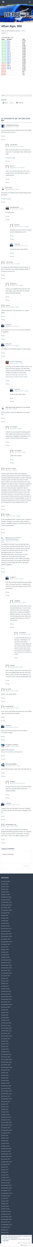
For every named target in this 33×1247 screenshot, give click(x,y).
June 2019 (6, 1106)
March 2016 (6, 1209)
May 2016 (5, 1203)
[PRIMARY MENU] (3, 2)
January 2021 (6, 1057)
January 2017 (6, 1182)
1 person (9, 198)
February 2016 (7, 1211)
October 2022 (6, 1002)
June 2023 (6, 981)
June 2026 (6, 886)
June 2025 (6, 918)
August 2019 (6, 1101)
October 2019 (6, 1096)
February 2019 (7, 1117)
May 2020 (5, 1078)
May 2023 (5, 983)
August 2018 (6, 1133)
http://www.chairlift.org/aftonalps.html (12, 752)
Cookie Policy (5, 1240)
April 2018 (6, 1143)
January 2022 (6, 1025)
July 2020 (5, 1072)
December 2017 (7, 1154)
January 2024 (6, 962)
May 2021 (5, 1046)
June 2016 (6, 1201)
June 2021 (6, 1044)
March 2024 (6, 957)
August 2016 (6, 1196)
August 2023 (6, 975)
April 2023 (6, 986)
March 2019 (6, 1114)
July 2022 (5, 1009)
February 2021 (7, 1054)
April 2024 (6, 954)
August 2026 (6, 881)
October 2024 (6, 939)
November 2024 (7, 936)
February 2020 (7, 1086)
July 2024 (5, 947)
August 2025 (6, 913)
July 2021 (5, 1041)
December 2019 (7, 1091)
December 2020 (7, 1059)
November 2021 (7, 1030)
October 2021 (6, 1033)
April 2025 (6, 923)
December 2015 (7, 1216)
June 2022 (6, 1012)
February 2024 (7, 960)
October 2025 (6, 907)
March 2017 (6, 1177)
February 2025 (7, 928)
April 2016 (6, 1206)
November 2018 (7, 1125)
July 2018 (5, 1135)
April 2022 (6, 1017)
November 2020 (7, 1062)
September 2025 (7, 910)
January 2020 (6, 1088)
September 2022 (7, 1004)
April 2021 (6, 1049)
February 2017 (7, 1180)
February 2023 (7, 991)
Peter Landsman (16, 361)
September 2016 (7, 1193)
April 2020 (6, 1080)
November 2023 (7, 968)
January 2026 (6, 899)
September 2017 (7, 1161)
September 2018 (7, 1130)
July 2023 (5, 978)
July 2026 (5, 884)
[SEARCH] (30, 2)
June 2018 (6, 1138)
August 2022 (6, 1007)
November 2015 (7, 1219)
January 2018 (6, 1151)
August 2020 (6, 1070)
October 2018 (6, 1127)
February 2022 (7, 1023)
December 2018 (7, 1122)
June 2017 (6, 1169)
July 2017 (5, 1167)
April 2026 (6, 892)
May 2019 (5, 1109)
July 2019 (5, 1104)
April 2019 (6, 1112)
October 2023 (6, 970)
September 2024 (7, 941)
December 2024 (7, 934)
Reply (4, 139)
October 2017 (6, 1159)
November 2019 (7, 1093)
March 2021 (6, 1051)
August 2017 (6, 1164)
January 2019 (6, 1120)
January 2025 (6, 931)
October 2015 (6, 1222)
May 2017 (5, 1172)
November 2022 (7, 999)
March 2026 (6, 894)
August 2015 (6, 1227)
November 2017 (7, 1156)
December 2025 (7, 902)
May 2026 (5, 889)
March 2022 (6, 1020)
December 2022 (7, 996)
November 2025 (7, 905)
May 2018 (5, 1141)
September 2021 (7, 1036)
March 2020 (6, 1083)
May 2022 (5, 1015)
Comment (26, 866)
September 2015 (7, 1224)
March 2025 (6, 926)
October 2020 (6, 1064)
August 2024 (6, 944)
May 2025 (5, 920)
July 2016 (5, 1198)
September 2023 (7, 973)
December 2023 (7, 965)
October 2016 (6, 1190)
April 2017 (6, 1175)
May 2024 (5, 952)
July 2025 (5, 915)
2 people (13, 158)
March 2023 (6, 989)
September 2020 (7, 1067)
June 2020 (6, 1075)
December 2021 (7, 1028)
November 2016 (7, 1188)
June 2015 (6, 1232)
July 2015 (5, 1230)
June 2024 (6, 949)
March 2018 (6, 1146)
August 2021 (6, 1038)
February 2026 (7, 897)
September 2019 (7, 1099)
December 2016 (7, 1185)
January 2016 (6, 1214)
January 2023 (6, 994)
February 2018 (7, 1148)
